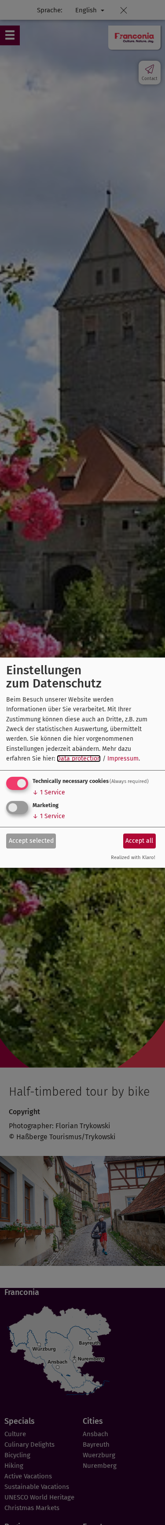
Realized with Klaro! (133, 857)
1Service (49, 792)
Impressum (123, 758)
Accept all (139, 841)
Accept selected (31, 841)
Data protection (79, 758)
